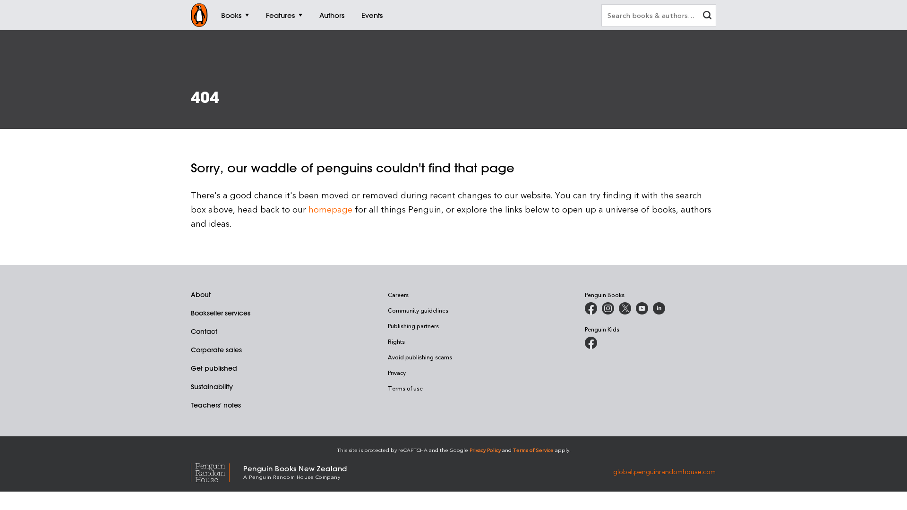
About (201, 294)
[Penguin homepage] (199, 15)
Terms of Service (533, 450)
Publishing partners (413, 326)
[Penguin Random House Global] (217, 471)
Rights (396, 341)
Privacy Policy (485, 450)
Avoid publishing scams (420, 357)
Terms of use (405, 388)
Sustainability (212, 386)
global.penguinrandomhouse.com (664, 471)
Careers (398, 294)
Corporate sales (216, 350)
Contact (204, 331)
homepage (330, 209)
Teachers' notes (216, 405)
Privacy (397, 372)
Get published (214, 368)
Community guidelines (418, 310)
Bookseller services (220, 313)
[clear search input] (707, 16)
